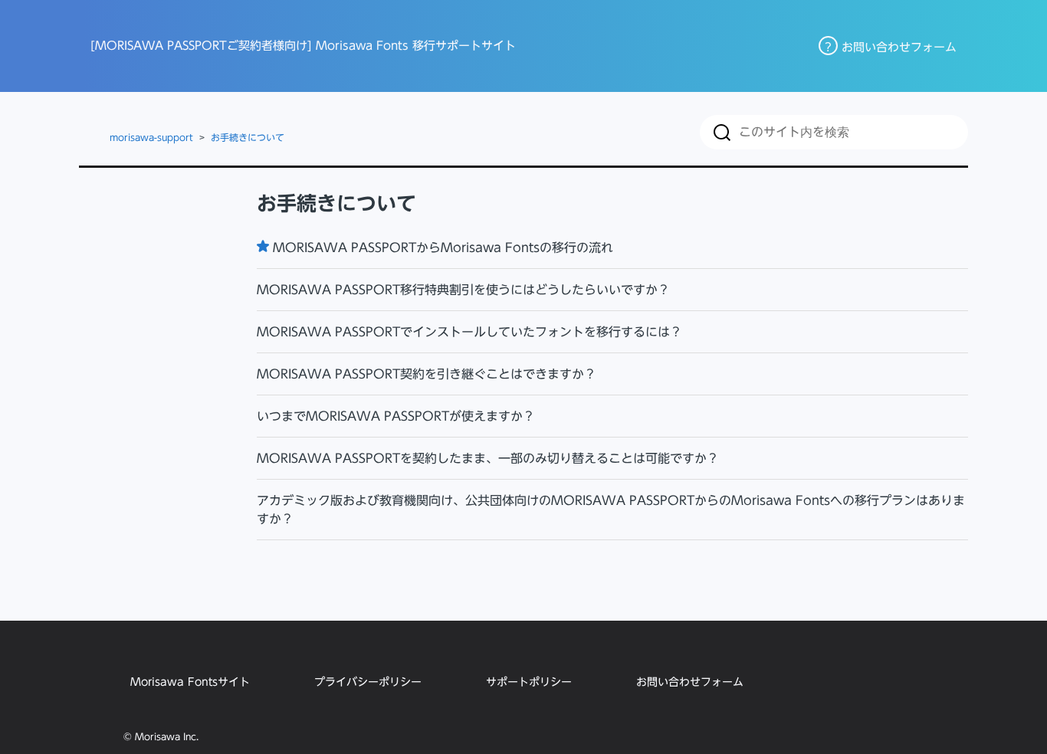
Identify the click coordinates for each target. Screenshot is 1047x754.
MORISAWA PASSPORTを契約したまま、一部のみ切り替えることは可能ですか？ (488, 458)
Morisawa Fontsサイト (190, 682)
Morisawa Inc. (167, 736)
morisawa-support (151, 137)
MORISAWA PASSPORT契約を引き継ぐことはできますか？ (426, 374)
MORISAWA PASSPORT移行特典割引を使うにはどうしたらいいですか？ (463, 290)
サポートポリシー (529, 682)
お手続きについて (247, 137)
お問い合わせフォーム (689, 682)
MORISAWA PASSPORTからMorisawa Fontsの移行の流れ (443, 247)
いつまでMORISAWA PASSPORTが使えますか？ (396, 416)
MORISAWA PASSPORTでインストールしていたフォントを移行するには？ (469, 332)
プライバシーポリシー (368, 682)
